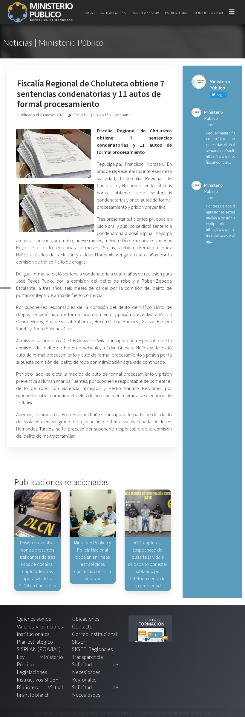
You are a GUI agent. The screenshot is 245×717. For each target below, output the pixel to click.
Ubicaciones (85, 619)
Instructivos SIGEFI (38, 679)
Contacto (82, 626)
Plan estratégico (35, 642)
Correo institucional (94, 634)
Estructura (176, 12)
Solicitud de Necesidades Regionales (95, 672)
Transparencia (145, 12)
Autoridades (112, 12)
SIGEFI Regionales (92, 649)
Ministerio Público (213, 115)
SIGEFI (80, 642)
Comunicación (208, 12)
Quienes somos (34, 619)
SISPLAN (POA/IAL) (39, 649)
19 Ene (209, 125)
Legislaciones (32, 672)
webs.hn (201, 713)
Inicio (89, 12)
